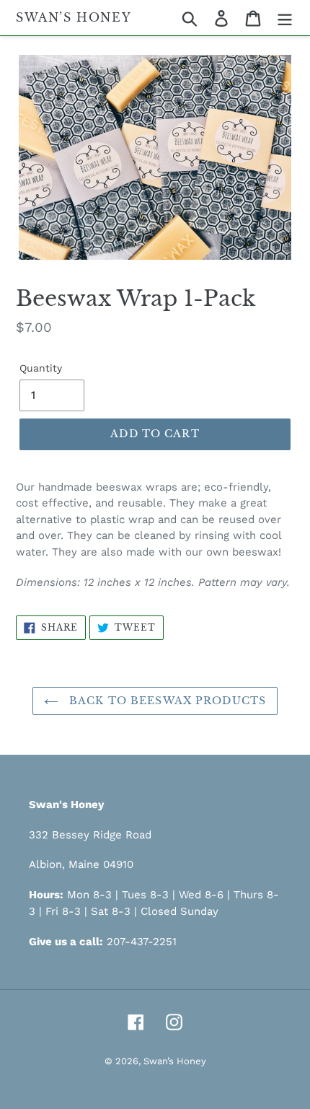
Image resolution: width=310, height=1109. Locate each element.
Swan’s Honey (73, 18)
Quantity (40, 368)
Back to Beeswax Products (166, 700)
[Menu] (285, 17)
